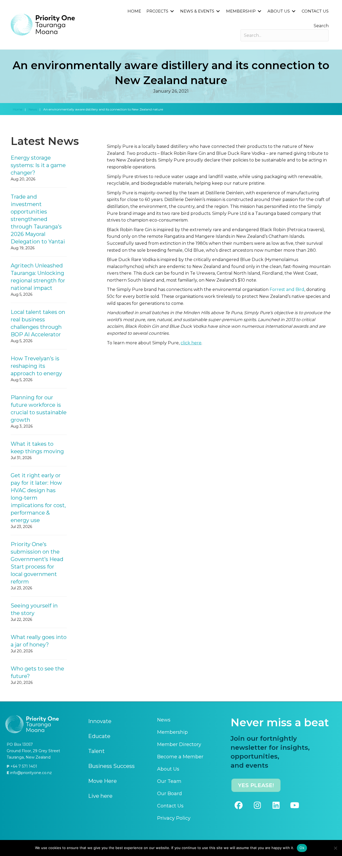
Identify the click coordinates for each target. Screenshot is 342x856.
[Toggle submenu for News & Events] (218, 11)
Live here (100, 796)
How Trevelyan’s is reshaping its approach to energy (36, 366)
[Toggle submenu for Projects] (172, 11)
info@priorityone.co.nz (30, 772)
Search (321, 25)
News (33, 109)
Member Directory (179, 744)
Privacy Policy (174, 818)
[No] (335, 848)
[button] (239, 805)
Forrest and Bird (287, 289)
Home (17, 109)
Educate (99, 736)
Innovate (99, 721)
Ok (302, 848)
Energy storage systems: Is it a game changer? (38, 165)
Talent (96, 751)
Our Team (169, 781)
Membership (172, 732)
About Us (168, 769)
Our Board (169, 793)
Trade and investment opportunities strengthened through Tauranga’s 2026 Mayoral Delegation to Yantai (38, 219)
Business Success (111, 766)
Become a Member (180, 757)
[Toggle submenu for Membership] (259, 11)
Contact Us (170, 806)
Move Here (102, 781)
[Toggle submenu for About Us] (293, 11)
